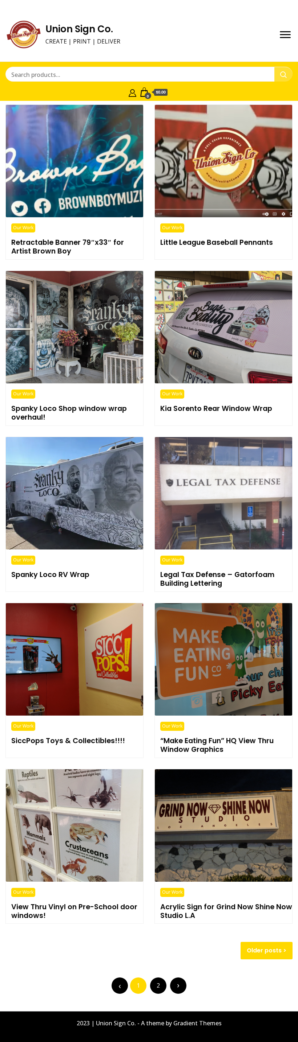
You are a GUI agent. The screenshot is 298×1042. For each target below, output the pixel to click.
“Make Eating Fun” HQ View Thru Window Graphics (217, 745)
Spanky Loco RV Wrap (50, 574)
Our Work (23, 228)
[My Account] (132, 92)
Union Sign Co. (79, 29)
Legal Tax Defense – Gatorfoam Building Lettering (217, 578)
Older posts (264, 950)
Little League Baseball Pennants (216, 242)
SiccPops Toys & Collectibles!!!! (68, 741)
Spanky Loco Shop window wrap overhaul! (69, 412)
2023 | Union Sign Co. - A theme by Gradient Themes (149, 1023)
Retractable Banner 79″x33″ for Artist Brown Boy (67, 246)
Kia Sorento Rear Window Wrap (216, 408)
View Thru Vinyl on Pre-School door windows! (74, 911)
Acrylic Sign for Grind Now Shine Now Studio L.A (226, 911)
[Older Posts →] (178, 985)
